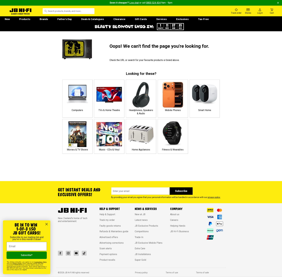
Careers (174, 220)
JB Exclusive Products (146, 225)
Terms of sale (202, 272)
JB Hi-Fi (68, 272)
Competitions (142, 231)
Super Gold (140, 259)
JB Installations (143, 254)
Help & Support (107, 214)
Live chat (134, 2)
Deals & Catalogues (92, 19)
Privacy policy (141, 272)
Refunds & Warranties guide (113, 231)
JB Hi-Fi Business (179, 231)
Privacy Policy (17, 263)
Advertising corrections (111, 242)
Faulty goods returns (110, 225)
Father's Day (64, 19)
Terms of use (172, 272)
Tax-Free (203, 19)
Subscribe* (26, 255)
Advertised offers (108, 237)
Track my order (107, 220)
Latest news (141, 220)
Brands (44, 19)
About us (174, 214)
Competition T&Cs (40, 262)
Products (24, 19)
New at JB (140, 214)
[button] (141, 26)
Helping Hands (177, 225)
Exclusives (182, 19)
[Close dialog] (46, 224)
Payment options (108, 254)
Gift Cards (141, 19)
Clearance (119, 19)
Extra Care (140, 248)
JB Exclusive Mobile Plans (148, 242)
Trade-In (139, 237)
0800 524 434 (153, 2)
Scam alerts (105, 248)
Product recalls (107, 259)
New (7, 19)
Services (161, 19)
